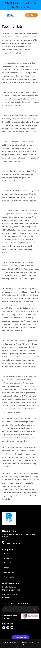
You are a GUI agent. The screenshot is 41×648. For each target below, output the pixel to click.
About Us (8, 558)
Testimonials (9, 577)
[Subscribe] (34, 609)
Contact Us (9, 572)
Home (6, 553)
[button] (3, 15)
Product (7, 563)
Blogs (6, 567)
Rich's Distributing (24, 642)
